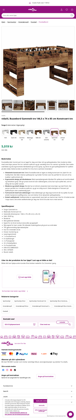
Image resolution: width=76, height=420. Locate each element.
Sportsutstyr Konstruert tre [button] (37, 301)
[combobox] (38, 15)
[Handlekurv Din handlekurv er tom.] (72, 9)
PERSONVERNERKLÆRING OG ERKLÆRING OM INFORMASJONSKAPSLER (17, 413)
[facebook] (3, 370)
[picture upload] (49, 277)
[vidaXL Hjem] (32, 9)
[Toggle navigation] (3, 9)
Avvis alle (41, 405)
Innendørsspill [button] (7, 306)
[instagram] (7, 370)
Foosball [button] (5, 311)
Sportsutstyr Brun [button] (19, 301)
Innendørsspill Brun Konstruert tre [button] (64, 306)
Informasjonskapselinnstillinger (41, 410)
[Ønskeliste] (66, 9)
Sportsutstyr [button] (6, 301)
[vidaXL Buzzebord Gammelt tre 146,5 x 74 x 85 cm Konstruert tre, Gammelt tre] (38, 62)
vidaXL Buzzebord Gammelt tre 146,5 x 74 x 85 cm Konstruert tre (37, 118)
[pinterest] (11, 370)
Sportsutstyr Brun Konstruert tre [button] (59, 301)
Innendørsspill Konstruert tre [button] (41, 306)
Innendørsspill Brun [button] (22, 306)
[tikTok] (15, 370)
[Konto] (61, 9)
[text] (7, 147)
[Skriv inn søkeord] (71, 15)
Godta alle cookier (41, 401)
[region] (25, 407)
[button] (39, 3)
